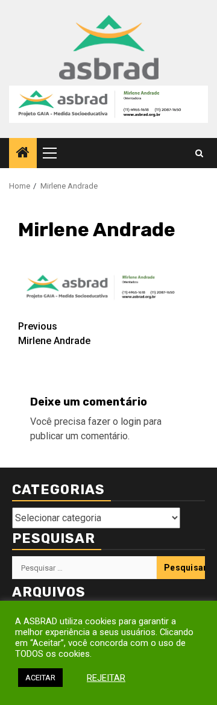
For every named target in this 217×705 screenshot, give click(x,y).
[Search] (199, 153)
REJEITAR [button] (106, 677)
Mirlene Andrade (54, 333)
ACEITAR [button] (40, 677)
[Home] (23, 153)
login (131, 421)
